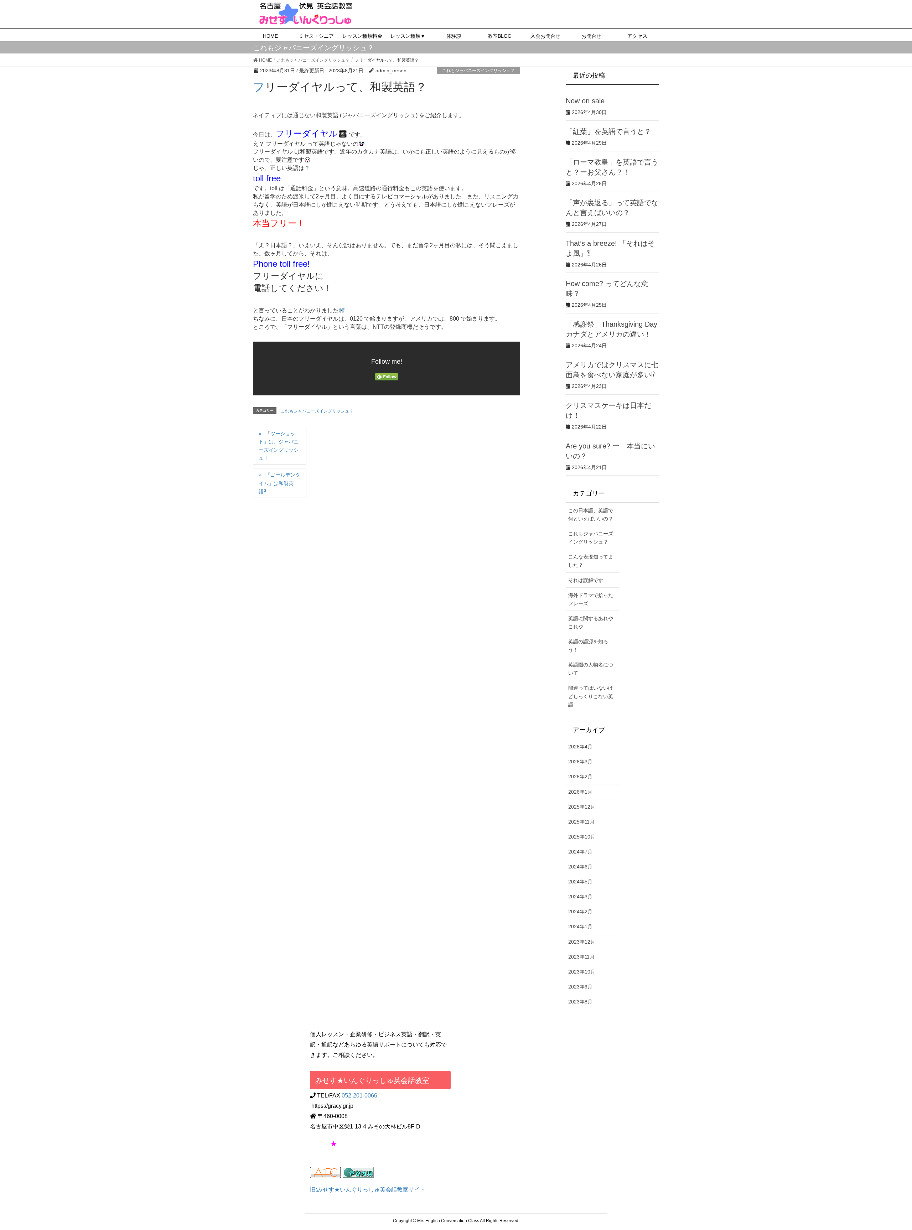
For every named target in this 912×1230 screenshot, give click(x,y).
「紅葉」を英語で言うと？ (608, 131)
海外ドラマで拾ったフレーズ (590, 599)
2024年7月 (580, 852)
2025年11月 (581, 822)
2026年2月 (580, 776)
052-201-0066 (359, 1096)
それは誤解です (585, 580)
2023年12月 (581, 942)
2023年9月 (580, 987)
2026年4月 (580, 746)
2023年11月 (581, 957)
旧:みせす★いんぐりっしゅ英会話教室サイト (367, 1190)
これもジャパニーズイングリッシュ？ (478, 70)
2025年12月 (581, 807)
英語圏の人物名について (590, 669)
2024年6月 (580, 867)
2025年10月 (581, 837)
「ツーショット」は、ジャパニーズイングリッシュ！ (279, 446)
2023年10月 (581, 972)
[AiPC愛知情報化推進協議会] (325, 1172)
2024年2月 (580, 911)
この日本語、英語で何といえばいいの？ (590, 514)
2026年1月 (580, 792)
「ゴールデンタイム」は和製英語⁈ (279, 483)
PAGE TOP (885, 1186)
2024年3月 (580, 896)
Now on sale (585, 101)
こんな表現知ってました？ (590, 561)
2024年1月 (580, 926)
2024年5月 (580, 881)
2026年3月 (580, 761)
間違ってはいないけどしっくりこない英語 (590, 696)
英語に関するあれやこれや (590, 622)
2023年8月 (580, 1002)
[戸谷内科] (358, 1172)
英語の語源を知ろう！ (588, 646)
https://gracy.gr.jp (332, 1106)
